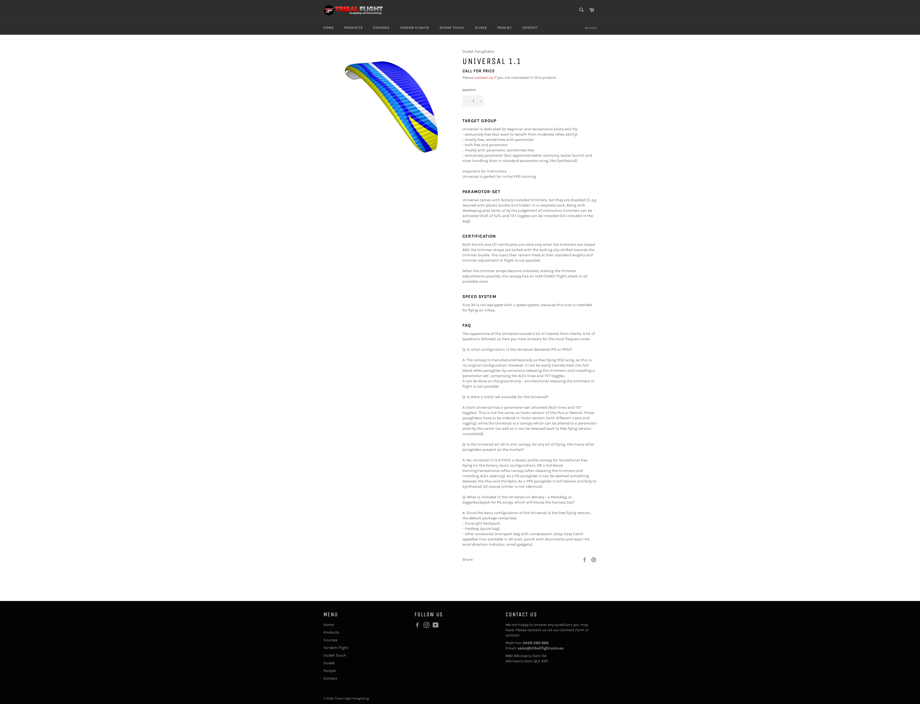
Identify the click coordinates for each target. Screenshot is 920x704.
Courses (381, 28)
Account (591, 27)
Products (353, 28)
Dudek (481, 28)
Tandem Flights (414, 28)
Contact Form (572, 630)
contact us (483, 77)
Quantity (469, 90)
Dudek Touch (452, 28)
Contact (530, 28)
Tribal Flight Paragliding (352, 698)
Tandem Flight (335, 647)
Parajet (504, 28)
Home (328, 28)
